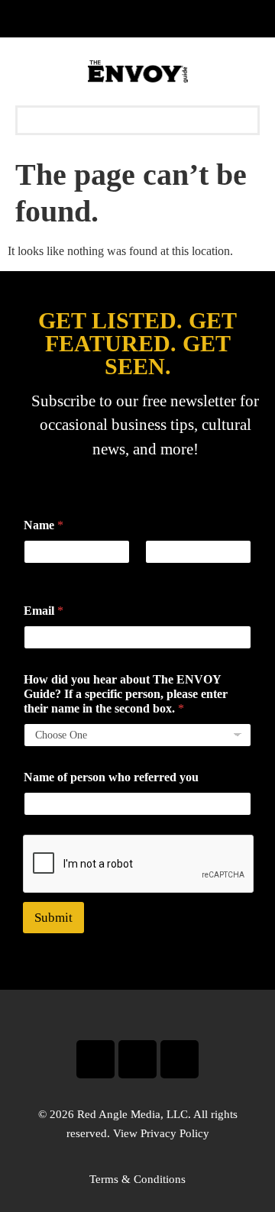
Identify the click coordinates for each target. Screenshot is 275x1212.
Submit (53, 917)
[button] (137, 120)
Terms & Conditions (137, 1179)
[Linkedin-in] (179, 1059)
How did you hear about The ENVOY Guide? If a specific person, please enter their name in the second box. (126, 694)
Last (154, 574)
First (34, 574)
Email (43, 610)
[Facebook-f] (95, 1059)
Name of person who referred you (111, 777)
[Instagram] (137, 1059)
